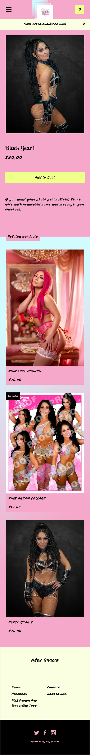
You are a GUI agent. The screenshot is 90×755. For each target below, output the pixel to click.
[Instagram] (53, 733)
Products (19, 694)
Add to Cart (45, 177)
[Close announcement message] (84, 24)
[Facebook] (45, 733)
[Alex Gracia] (45, 13)
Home (16, 687)
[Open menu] (9, 9)
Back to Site (57, 694)
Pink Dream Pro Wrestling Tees (24, 703)
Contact (53, 687)
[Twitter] (36, 733)
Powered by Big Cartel (45, 741)
